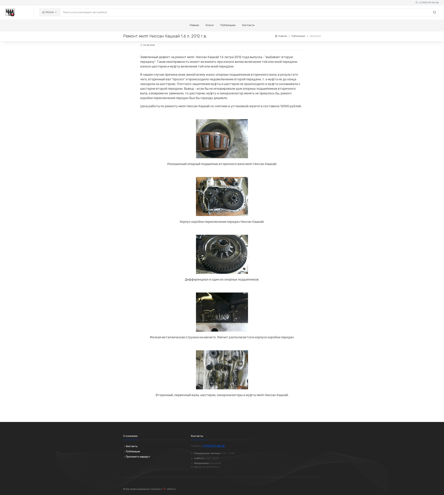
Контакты (248, 25)
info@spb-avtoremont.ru (205, 467)
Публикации (228, 25)
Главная (194, 25)
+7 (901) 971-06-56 (428, 2)
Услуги (49, 12)
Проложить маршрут (138, 456)
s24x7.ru (171, 489)
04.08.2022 (149, 45)
